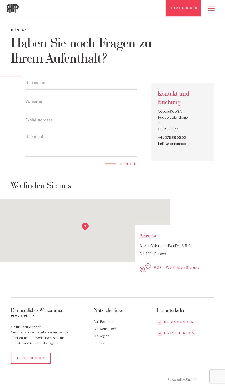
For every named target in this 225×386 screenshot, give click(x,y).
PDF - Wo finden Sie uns (177, 268)
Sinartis (190, 379)
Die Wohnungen (105, 329)
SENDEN (128, 164)
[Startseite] (14, 8)
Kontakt (99, 343)
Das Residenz (104, 321)
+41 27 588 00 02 (172, 138)
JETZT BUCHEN (183, 8)
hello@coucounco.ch (174, 144)
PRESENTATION (179, 333)
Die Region (101, 336)
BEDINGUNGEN (179, 322)
